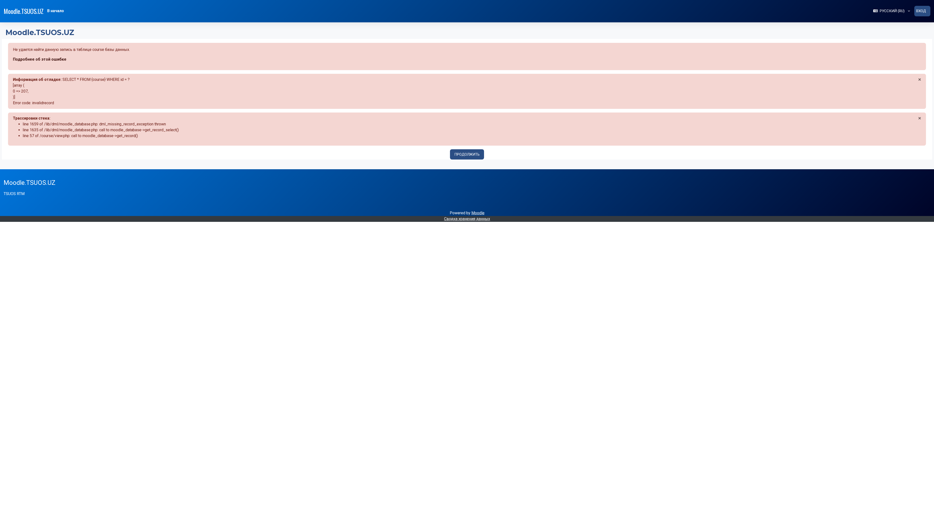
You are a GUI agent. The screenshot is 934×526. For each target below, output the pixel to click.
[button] (891, 11)
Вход (921, 11)
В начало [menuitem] (55, 11)
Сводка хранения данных (467, 218)
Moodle (478, 213)
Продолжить (467, 154)
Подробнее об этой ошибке (39, 59)
